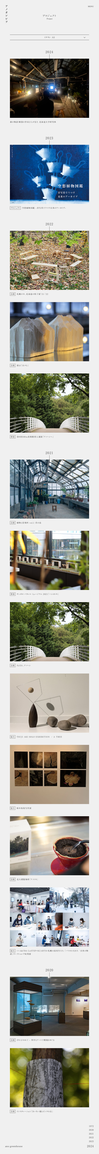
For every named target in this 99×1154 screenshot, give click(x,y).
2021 (91, 1134)
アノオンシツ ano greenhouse (6, 14)
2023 (91, 1141)
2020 (91, 1130)
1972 (91, 1126)
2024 (90, 1146)
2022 (91, 1137)
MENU (91, 6)
